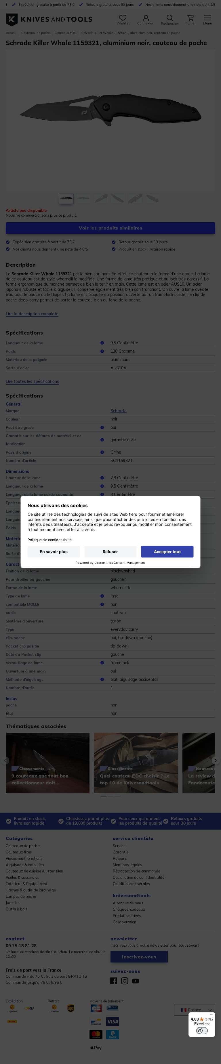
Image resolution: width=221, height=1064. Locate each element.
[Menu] (211, 1015)
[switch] (202, 1030)
